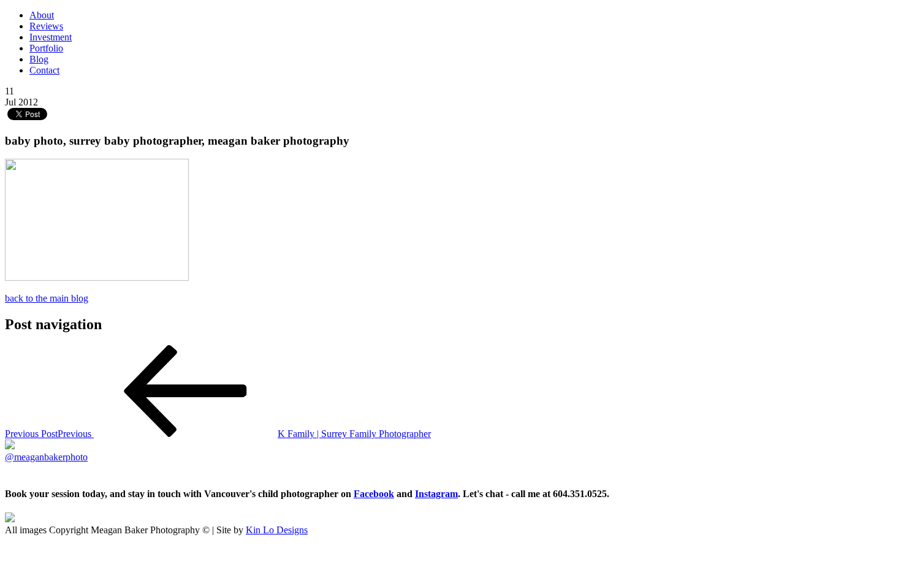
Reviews (46, 26)
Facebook (374, 494)
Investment (50, 37)
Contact (44, 70)
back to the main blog (46, 298)
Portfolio (46, 48)
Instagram (436, 494)
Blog (38, 59)
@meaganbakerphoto (46, 457)
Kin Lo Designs (277, 530)
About (41, 15)
